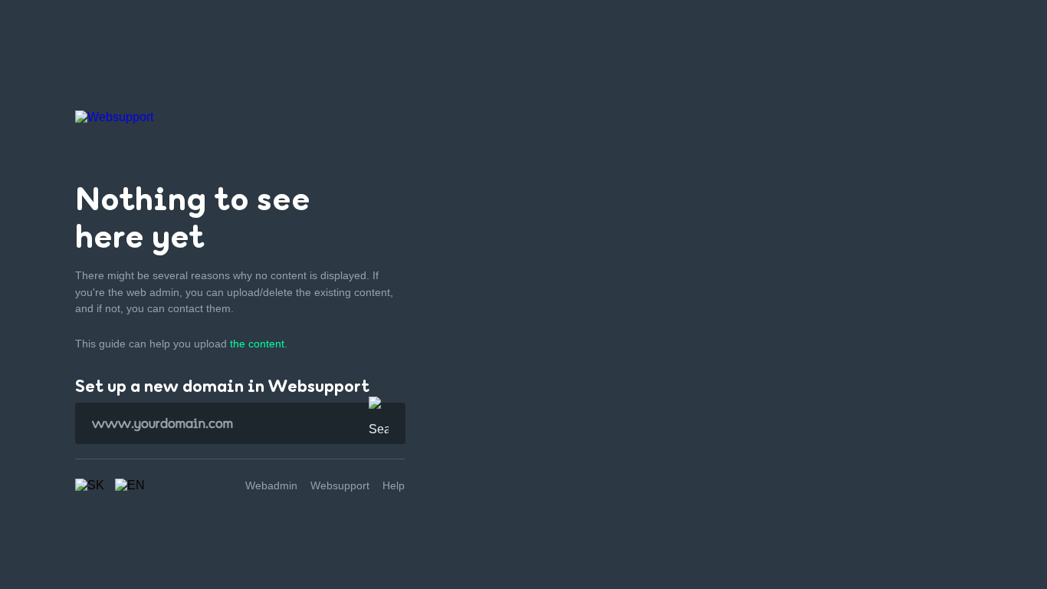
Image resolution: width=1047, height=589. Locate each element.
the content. (258, 343)
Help (393, 485)
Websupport (339, 485)
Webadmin (271, 485)
